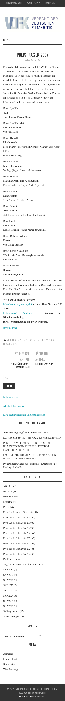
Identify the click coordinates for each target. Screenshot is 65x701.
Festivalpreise (10, 496)
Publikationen (10, 559)
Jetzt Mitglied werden (13, 405)
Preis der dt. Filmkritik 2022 (17, 538)
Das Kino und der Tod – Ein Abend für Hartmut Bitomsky (32, 437)
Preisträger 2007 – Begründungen (20, 365)
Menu (6, 40)
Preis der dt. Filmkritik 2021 (17, 533)
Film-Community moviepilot (17, 304)
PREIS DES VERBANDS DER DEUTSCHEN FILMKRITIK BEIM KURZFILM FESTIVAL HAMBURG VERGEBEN (26, 446)
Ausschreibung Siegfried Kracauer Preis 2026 (25, 432)
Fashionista (25, 696)
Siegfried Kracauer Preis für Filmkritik (22, 564)
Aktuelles (11, 340)
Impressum (50, 3)
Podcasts (7, 507)
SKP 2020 (8, 574)
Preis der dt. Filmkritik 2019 (17, 522)
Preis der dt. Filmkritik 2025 (17, 554)
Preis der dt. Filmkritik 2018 (17, 517)
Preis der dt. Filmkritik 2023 (17, 543)
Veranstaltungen (11, 616)
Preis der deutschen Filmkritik (31, 340)
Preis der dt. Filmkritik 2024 (17, 548)
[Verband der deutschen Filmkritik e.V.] (32, 23)
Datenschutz (33, 3)
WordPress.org (10, 669)
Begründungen (10, 327)
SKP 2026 (8, 606)
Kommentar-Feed (11, 664)
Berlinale (7, 491)
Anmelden (8, 653)
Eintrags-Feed (10, 659)
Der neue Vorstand (44, 364)
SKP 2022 (8, 585)
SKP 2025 (8, 600)
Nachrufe (7, 501)
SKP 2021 (8, 580)
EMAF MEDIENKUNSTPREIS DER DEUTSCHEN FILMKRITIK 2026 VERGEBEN (29, 456)
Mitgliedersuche (11, 397)
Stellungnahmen (11, 611)
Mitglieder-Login (14, 3)
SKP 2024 (8, 595)
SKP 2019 (8, 569)
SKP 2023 (8, 590)
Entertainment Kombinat (17, 312)
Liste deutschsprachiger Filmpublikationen (24, 414)
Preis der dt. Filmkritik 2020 (17, 527)
